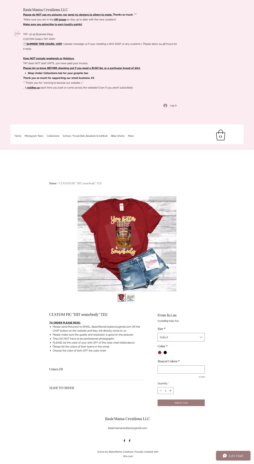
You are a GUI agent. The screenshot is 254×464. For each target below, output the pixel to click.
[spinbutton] (165, 390)
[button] (85, 136)
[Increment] (170, 390)
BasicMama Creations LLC (45, 9)
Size (162, 329)
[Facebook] (124, 440)
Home (53, 183)
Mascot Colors (169, 361)
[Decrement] (160, 390)
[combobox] (181, 337)
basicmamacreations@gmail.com (127, 428)
